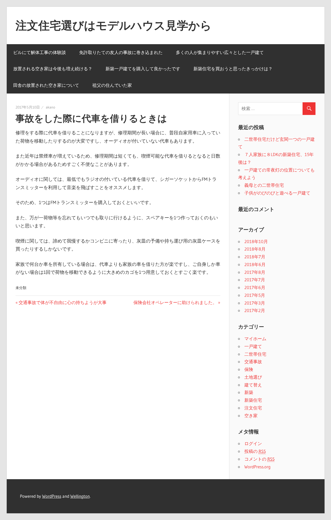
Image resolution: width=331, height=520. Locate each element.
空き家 (251, 415)
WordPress (51, 496)
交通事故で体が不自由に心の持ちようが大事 (63, 302)
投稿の (255, 451)
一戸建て (253, 346)
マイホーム (255, 338)
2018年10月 (256, 241)
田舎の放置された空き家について (46, 85)
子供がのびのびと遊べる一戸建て (277, 193)
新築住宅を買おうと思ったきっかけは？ (233, 68)
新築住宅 (253, 400)
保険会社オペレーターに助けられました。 (175, 302)
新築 (248, 392)
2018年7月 (254, 256)
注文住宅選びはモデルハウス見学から (114, 25)
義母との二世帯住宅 (264, 185)
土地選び (253, 377)
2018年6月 (255, 264)
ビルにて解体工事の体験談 (39, 52)
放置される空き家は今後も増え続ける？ (52, 68)
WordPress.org (257, 466)
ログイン (253, 443)
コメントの (259, 459)
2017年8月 (254, 272)
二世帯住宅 (255, 354)
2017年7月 (254, 279)
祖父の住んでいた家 (112, 85)
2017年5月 (254, 295)
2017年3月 (254, 303)
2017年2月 (254, 310)
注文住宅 (253, 407)
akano (50, 107)
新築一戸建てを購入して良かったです (143, 68)
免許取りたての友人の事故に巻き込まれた (121, 52)
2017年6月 (254, 287)
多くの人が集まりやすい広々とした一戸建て (220, 52)
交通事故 (253, 361)
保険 (248, 369)
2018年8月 (255, 249)
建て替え (253, 384)
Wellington (80, 496)
